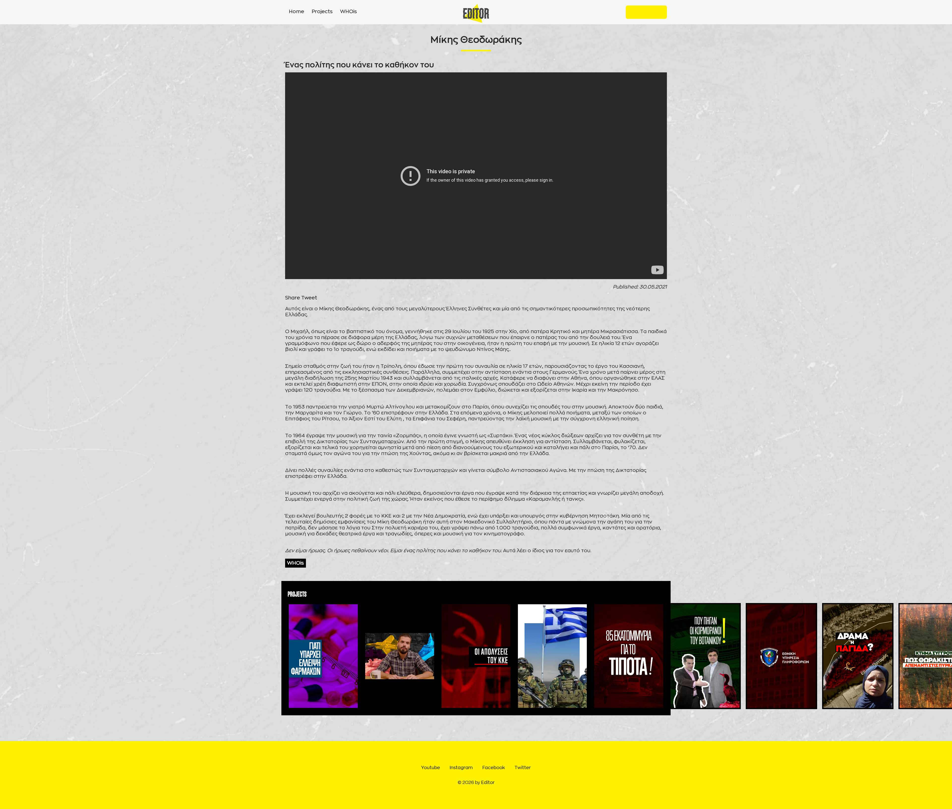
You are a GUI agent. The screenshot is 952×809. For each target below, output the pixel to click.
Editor (488, 782)
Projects (322, 11)
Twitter (659, 12)
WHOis (348, 11)
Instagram (642, 12)
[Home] (476, 13)
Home (296, 11)
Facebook (650, 12)
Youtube (633, 12)
